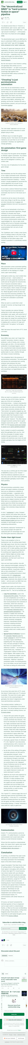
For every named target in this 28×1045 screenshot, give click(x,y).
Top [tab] (3, 973)
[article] (14, 983)
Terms (14, 1034)
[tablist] (7, 955)
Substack (7, 1042)
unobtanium (10, 512)
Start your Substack (10, 1038)
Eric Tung (7, 17)
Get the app (21, 1038)
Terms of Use (21, 931)
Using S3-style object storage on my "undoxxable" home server (10, 979)
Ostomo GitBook (13, 916)
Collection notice (21, 1034)
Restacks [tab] (11, 955)
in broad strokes (6, 712)
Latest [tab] (6, 973)
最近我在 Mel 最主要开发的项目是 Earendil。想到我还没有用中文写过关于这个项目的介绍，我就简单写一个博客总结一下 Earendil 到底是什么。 (10, 996)
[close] (24, 999)
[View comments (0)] (7, 22)
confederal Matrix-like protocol (10, 848)
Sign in (25, 2)
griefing (10, 105)
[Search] (25, 973)
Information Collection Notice (15, 933)
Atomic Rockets (5, 60)
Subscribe (19, 2)
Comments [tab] (4, 955)
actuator (3, 204)
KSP (12, 554)
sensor (18, 202)
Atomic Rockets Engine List (9, 520)
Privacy (11, 1034)
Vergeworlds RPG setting (11, 596)
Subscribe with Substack (15, 1020)
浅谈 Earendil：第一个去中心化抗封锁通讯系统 (10, 992)
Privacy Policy (16, 1026)
